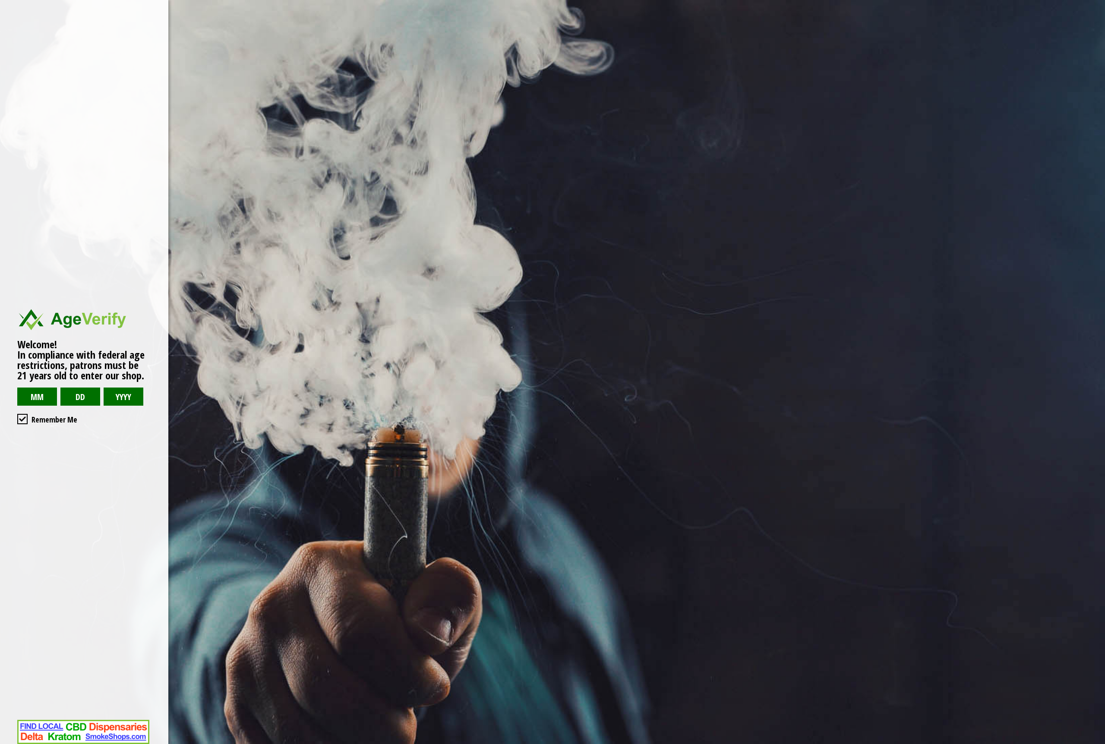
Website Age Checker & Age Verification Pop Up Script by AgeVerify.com (1094, 742)
